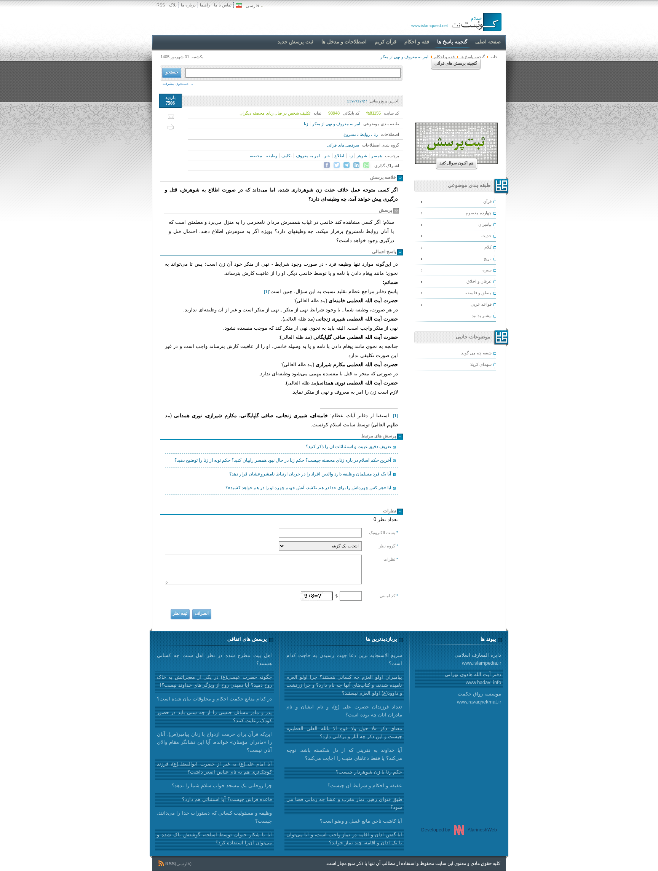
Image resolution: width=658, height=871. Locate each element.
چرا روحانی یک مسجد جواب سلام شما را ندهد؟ (222, 785)
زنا (306, 123)
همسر (376, 155)
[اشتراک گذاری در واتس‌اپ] (366, 165)
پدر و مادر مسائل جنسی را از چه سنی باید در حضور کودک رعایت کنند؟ (214, 716)
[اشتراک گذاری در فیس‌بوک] (327, 165)
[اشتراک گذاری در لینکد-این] (356, 165)
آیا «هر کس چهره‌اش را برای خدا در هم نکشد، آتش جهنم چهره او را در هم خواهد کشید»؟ (308, 487)
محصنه (256, 155)
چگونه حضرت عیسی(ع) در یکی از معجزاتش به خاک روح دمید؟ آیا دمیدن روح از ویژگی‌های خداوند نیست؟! (214, 681)
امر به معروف (308, 155)
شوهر (362, 155)
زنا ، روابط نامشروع (360, 134)
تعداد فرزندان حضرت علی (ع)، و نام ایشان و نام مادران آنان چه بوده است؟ (344, 711)
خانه (494, 56)
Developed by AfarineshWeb (459, 830)
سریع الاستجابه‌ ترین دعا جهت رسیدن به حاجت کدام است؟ (344, 659)
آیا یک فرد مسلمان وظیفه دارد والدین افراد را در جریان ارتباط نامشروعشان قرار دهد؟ (310, 474)
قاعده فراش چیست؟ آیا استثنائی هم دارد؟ (227, 799)
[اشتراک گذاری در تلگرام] (346, 165)
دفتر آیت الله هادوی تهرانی (473, 678)
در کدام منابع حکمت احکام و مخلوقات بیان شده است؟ (214, 699)
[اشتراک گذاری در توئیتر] (337, 165)
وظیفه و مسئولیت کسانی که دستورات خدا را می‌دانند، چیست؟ (214, 817)
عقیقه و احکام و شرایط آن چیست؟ (364, 785)
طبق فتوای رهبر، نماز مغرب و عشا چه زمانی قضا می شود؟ (344, 803)
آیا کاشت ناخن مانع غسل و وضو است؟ (361, 821)
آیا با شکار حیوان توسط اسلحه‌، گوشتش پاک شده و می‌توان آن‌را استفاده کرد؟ (214, 838)
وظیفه (271, 155)
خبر (327, 155)
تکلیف (286, 155)
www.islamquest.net (429, 25)
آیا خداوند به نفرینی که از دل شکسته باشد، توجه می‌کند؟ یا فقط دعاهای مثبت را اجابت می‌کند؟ (344, 754)
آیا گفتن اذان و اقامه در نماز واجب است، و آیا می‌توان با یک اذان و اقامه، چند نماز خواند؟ (344, 838)
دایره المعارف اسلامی (478, 659)
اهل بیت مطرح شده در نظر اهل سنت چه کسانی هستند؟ (214, 659)
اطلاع (339, 155)
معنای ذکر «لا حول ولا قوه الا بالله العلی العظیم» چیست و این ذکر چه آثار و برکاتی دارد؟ (344, 732)
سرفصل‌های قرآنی (343, 145)
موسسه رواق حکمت (479, 698)
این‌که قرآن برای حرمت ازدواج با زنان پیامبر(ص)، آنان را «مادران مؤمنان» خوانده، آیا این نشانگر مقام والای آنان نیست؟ (214, 742)
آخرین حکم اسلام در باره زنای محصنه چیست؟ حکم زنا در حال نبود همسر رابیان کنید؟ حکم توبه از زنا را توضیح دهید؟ (282, 460)
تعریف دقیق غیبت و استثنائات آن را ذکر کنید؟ (348, 446)
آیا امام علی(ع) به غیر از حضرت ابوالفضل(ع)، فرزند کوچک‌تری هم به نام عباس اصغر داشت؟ (214, 768)
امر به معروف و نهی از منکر (336, 123)
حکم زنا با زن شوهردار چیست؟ (369, 772)
